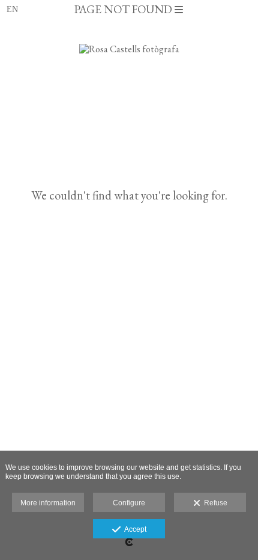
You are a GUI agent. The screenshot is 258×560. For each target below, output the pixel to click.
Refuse (213, 503)
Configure (129, 503)
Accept (133, 529)
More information (48, 503)
